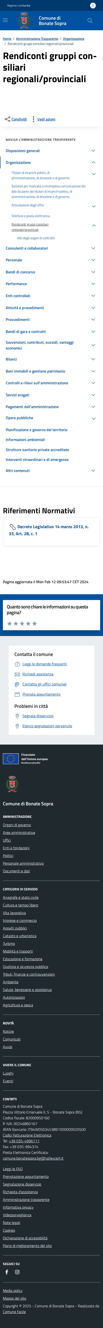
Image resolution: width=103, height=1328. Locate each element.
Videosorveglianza (17, 1215)
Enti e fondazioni (16, 848)
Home (7, 38)
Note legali (11, 1222)
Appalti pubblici (15, 928)
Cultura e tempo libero (20, 905)
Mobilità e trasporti (18, 951)
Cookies (9, 1230)
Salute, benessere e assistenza (27, 989)
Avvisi (7, 1047)
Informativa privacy (18, 1207)
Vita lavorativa (14, 913)
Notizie (8, 1031)
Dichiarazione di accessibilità (25, 1238)
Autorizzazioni (14, 997)
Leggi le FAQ (13, 1169)
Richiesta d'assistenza (20, 1192)
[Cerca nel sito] (90, 20)
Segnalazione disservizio (22, 1184)
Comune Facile (14, 1312)
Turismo (9, 943)
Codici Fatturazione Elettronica (27, 1135)
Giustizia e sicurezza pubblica (25, 966)
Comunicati (12, 1039)
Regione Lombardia (18, 5)
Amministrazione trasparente (26, 1199)
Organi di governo (17, 825)
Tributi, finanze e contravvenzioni (29, 974)
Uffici (7, 840)
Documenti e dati (16, 871)
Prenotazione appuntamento (26, 1176)
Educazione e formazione (22, 959)
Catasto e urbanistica (19, 936)
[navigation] (5, 20)
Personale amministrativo (23, 863)
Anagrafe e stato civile (21, 897)
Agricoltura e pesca (18, 1005)
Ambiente (10, 982)
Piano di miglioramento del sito (27, 1245)
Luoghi (8, 1073)
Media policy (13, 1290)
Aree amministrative (19, 832)
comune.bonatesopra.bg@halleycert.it (33, 1158)
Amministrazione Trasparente (37, 38)
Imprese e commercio (20, 920)
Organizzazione (73, 38)
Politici (8, 855)
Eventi (8, 1081)
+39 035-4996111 (24, 1141)
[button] (51, 151)
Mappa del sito (14, 1298)
